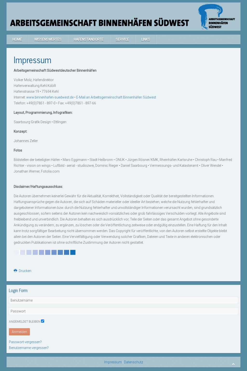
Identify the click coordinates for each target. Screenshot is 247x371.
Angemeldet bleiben (24, 321)
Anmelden (19, 332)
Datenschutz (133, 362)
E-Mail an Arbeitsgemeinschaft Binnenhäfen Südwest (116, 97)
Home (17, 39)
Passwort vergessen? (25, 342)
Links (145, 39)
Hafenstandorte (88, 39)
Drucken (24, 271)
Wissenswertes (48, 39)
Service (122, 39)
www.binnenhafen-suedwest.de (50, 97)
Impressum (113, 362)
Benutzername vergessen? (29, 348)
